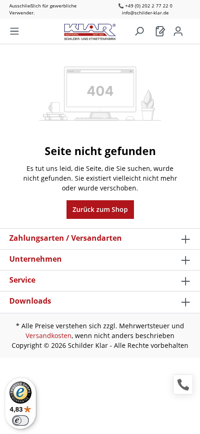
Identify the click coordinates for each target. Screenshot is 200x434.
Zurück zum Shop (100, 209)
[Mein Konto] (178, 31)
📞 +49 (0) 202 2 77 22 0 (145, 5)
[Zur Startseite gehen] (94, 29)
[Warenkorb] (160, 31)
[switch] (20, 420)
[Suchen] (139, 31)
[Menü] (14, 31)
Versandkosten (49, 335)
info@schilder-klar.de (145, 12)
